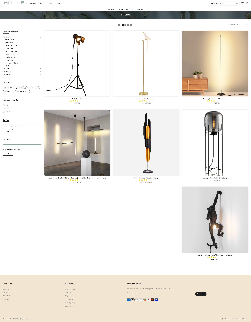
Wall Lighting (10, 48)
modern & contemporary (14, 88)
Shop (20, 3)
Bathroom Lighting (12, 51)
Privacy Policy (229, 319)
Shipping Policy (70, 303)
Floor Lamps (10, 54)
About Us (43, 3)
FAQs (50, 3)
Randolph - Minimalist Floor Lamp (215, 99)
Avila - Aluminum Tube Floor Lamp (146, 178)
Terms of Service (242, 319)
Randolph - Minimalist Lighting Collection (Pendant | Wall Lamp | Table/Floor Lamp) (77, 178)
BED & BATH (129, 9)
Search (220, 319)
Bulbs (8, 66)
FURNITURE (139, 9)
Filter (8, 131)
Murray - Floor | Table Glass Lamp (215, 178)
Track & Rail (10, 60)
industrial (9, 92)
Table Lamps (10, 57)
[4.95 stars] (142, 101)
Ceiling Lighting (11, 45)
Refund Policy (69, 306)
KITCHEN (120, 9)
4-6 (7, 112)
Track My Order (31, 3)
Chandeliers (10, 39)
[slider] (3, 144)
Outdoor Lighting (12, 63)
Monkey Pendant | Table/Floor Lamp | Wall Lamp (215, 255)
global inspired (22, 92)
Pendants (9, 42)
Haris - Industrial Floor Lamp (77, 99)
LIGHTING (111, 9)
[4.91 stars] (143, 180)
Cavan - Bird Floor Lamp (146, 99)
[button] (73, 101)
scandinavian (32, 88)
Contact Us (60, 3)
